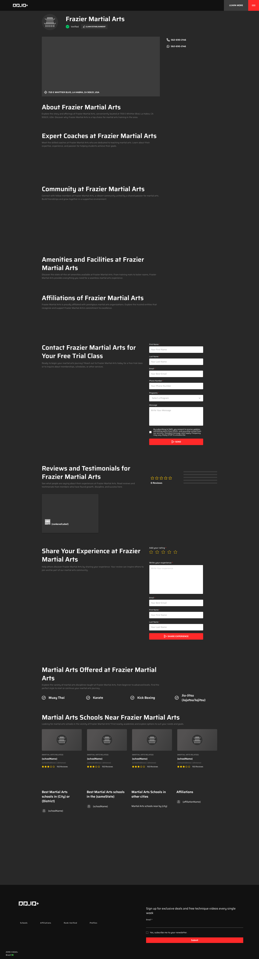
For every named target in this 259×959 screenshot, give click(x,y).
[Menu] (254, 5)
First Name (154, 344)
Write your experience (160, 563)
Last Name (154, 356)
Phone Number (155, 381)
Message (153, 405)
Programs (153, 393)
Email (151, 369)
